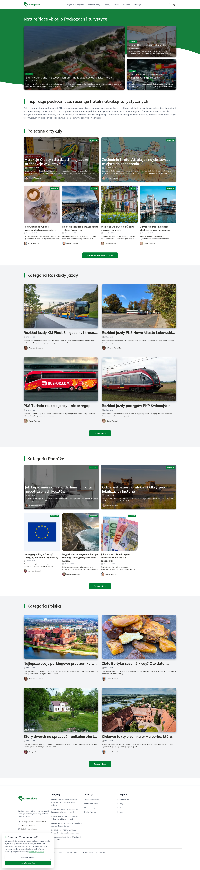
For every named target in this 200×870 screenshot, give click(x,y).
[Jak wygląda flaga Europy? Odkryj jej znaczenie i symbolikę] (42, 532)
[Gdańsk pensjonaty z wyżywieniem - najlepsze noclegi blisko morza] (74, 58)
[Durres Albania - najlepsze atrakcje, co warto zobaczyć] (158, 204)
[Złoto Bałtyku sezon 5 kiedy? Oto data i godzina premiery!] (139, 637)
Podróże (126, 4)
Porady (107, 4)
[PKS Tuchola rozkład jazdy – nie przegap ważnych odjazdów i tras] (61, 379)
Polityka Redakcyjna (86, 852)
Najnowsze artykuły (75, 4)
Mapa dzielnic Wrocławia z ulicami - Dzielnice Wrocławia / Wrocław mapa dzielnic (65, 802)
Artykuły (55, 794)
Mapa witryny (100, 852)
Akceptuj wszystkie (28, 863)
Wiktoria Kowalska (36, 348)
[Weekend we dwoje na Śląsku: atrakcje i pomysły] (119, 204)
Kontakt (61, 852)
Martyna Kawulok (35, 752)
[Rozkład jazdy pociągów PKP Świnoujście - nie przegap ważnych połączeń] (139, 379)
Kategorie (122, 794)
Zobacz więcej (100, 433)
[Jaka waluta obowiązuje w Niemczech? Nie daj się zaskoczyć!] (119, 532)
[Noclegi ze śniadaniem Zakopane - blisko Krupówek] (80, 204)
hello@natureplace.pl (29, 829)
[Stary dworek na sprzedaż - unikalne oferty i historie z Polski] (61, 710)
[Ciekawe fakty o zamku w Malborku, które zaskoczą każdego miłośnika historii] (139, 710)
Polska (116, 4)
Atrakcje (137, 4)
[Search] (170, 4)
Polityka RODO (72, 852)
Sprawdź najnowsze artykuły (100, 255)
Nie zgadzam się (27, 857)
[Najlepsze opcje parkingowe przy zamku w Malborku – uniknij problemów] (61, 637)
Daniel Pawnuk (112, 178)
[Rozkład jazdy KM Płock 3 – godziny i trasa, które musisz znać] (61, 306)
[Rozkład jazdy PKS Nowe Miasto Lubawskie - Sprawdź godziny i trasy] (139, 306)
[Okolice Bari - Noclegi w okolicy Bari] (151, 41)
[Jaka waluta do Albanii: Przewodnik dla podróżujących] (42, 204)
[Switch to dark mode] (174, 5)
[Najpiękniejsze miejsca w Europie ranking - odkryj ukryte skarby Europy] (80, 532)
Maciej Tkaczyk (35, 178)
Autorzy (88, 794)
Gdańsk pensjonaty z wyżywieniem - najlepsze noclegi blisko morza (68, 77)
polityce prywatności (36, 852)
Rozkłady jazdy (94, 4)
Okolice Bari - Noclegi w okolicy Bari (148, 44)
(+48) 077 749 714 (28, 825)
